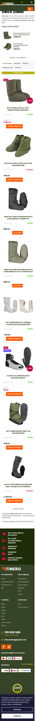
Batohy (3, 607)
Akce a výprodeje (6, 622)
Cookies (20, 594)
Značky (3, 579)
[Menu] (32, 2)
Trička (3, 613)
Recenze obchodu (23, 607)
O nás (19, 604)
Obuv (12, 521)
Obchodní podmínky (23, 582)
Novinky (3, 625)
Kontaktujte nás (22, 579)
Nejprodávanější (8, 67)
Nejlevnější (17, 63)
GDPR (19, 591)
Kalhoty (3, 610)
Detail (14, 126)
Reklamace (21, 588)
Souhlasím (17, 716)
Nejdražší (25, 63)
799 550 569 (12, 632)
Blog (2, 588)
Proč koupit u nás (6, 585)
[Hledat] (22, 2)
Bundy (3, 604)
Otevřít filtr (18, 73)
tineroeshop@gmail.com (15, 640)
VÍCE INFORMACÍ (27, 664)
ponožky (16, 20)
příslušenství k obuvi (25, 20)
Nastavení (17, 710)
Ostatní (3, 619)
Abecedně (18, 67)
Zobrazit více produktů (17, 58)
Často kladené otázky (7, 582)
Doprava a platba (23, 585)
